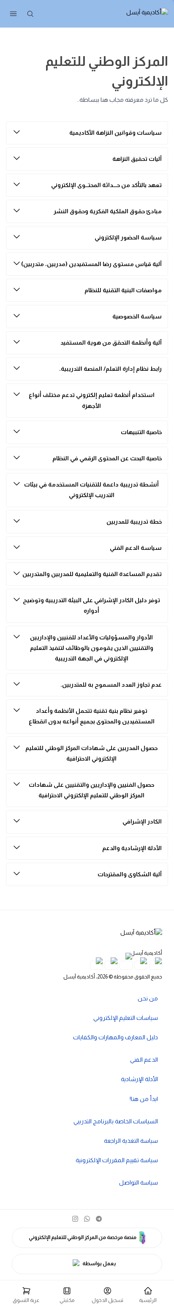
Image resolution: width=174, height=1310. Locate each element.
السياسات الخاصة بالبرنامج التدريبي (115, 1121)
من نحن (148, 998)
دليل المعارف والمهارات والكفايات (115, 1037)
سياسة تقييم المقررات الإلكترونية (117, 1160)
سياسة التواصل (138, 1182)
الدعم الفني (144, 1059)
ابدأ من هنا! (144, 1098)
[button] (26, 1295)
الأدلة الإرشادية (139, 1079)
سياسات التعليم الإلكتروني (125, 1017)
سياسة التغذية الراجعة (131, 1140)
